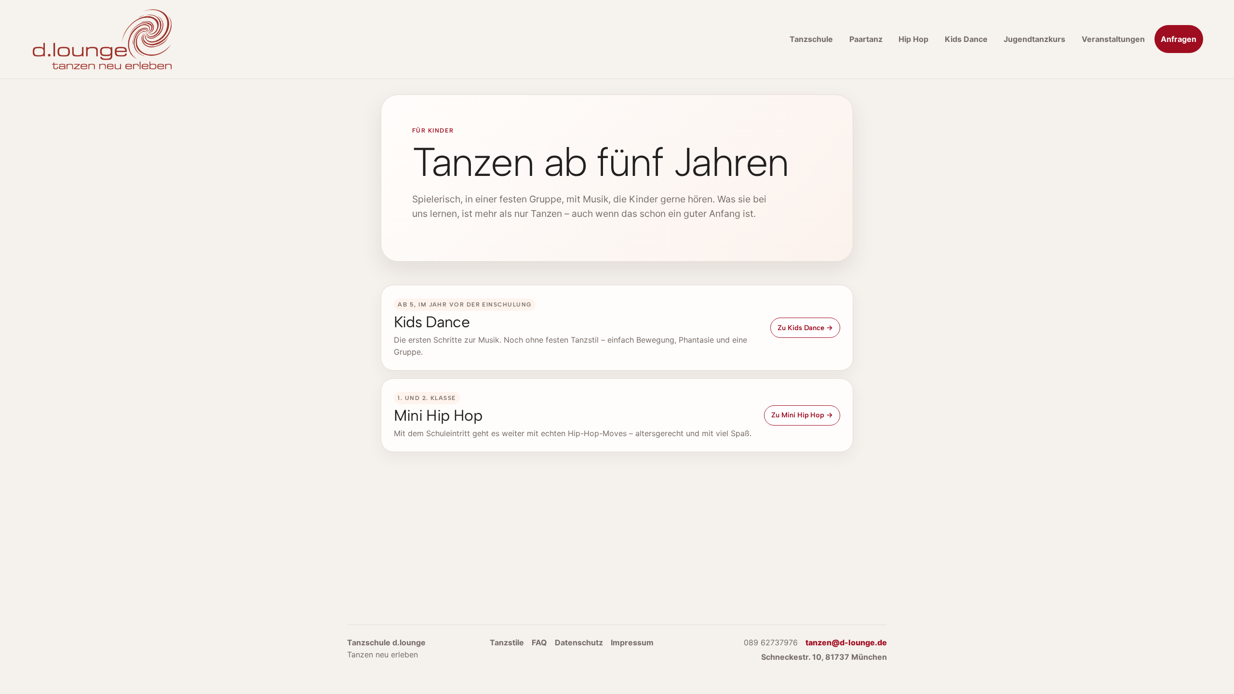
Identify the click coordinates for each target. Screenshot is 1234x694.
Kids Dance (966, 39)
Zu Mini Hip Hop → (802, 415)
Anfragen (1178, 39)
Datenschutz (579, 642)
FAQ (539, 642)
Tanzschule (811, 39)
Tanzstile (507, 642)
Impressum (632, 642)
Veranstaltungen (1113, 39)
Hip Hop (913, 39)
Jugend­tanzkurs (1034, 39)
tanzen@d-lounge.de (846, 642)
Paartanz (866, 39)
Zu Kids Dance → (805, 327)
